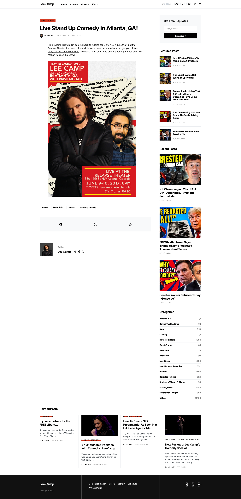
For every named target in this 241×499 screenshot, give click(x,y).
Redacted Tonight (167, 377)
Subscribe (179, 36)
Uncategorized (166, 387)
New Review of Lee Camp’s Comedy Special (182, 446)
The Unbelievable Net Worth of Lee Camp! (184, 76)
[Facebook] (176, 4)
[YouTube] (188, 4)
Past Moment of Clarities (171, 366)
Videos (163, 398)
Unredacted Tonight (169, 392)
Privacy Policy (95, 488)
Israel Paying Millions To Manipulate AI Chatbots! (186, 59)
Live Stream (165, 361)
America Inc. (165, 318)
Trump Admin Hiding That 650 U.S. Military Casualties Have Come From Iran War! (186, 95)
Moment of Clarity (97, 484)
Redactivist (58, 207)
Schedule (132, 484)
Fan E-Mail (164, 350)
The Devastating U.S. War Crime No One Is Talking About (186, 115)
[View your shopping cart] (195, 4)
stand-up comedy (88, 207)
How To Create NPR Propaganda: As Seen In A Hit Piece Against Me (140, 424)
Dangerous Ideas (167, 340)
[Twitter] (182, 4)
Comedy (163, 334)
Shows (71, 207)
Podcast (163, 371)
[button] (167, 4)
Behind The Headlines (169, 324)
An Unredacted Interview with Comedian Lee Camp (98, 446)
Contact (121, 484)
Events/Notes (47, 20)
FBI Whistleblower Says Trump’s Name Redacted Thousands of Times (176, 246)
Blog (162, 329)
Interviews (164, 355)
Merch (112, 484)
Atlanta (44, 207)
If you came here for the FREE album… (55, 422)
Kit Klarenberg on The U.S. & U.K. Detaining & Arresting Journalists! (178, 193)
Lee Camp (47, 4)
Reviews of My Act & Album (172, 382)
